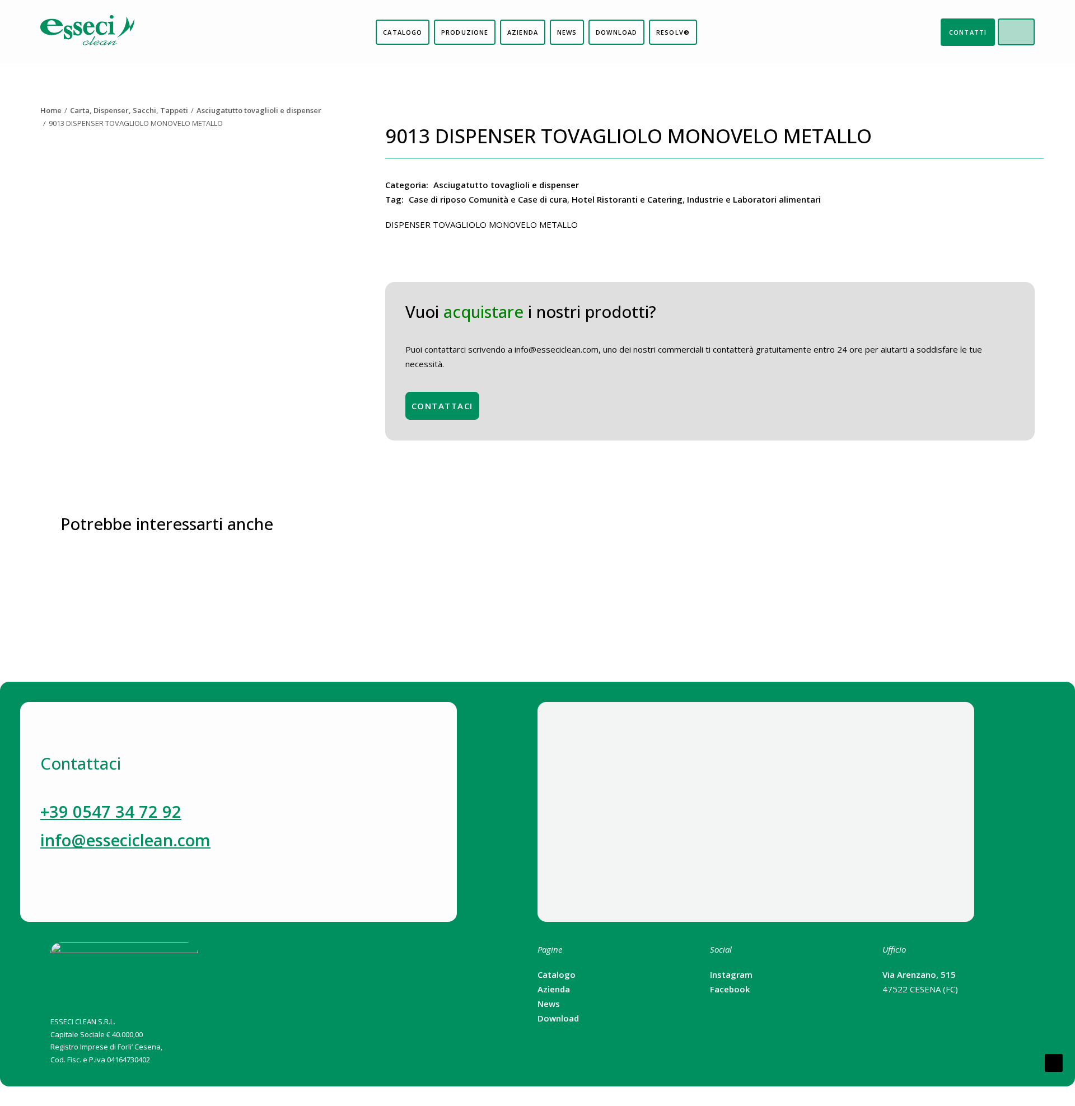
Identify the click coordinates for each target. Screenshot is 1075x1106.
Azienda (554, 989)
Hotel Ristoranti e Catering (627, 199)
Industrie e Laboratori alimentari (754, 199)
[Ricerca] (1025, 32)
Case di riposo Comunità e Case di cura (488, 199)
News (549, 1003)
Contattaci (442, 405)
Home (51, 110)
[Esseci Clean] (87, 32)
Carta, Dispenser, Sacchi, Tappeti (129, 110)
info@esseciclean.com (125, 840)
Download (558, 1018)
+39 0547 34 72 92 (110, 811)
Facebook (730, 989)
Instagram (731, 974)
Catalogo (557, 974)
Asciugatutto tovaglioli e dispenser (259, 110)
